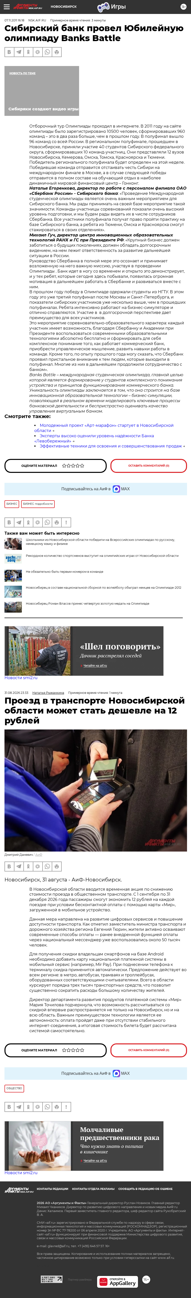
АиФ (38, 855)
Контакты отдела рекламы (93, 1189)
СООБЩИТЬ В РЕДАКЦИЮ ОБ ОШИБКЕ (145, 1189)
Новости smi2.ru (21, 677)
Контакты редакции (52, 1189)
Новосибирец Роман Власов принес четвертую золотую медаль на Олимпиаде (87, 603)
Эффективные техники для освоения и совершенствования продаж (111, 446)
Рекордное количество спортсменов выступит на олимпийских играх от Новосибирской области (102, 556)
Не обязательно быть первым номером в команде (64, 572)
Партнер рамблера (80, 1279)
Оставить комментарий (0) (148, 465)
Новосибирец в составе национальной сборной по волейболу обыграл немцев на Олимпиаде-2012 (103, 587)
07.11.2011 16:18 (14, 20)
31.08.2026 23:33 (16, 693)
